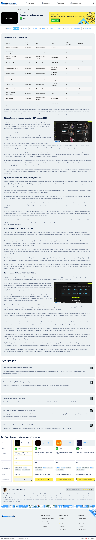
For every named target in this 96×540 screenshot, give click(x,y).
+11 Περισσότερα (59, 469)
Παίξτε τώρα (55, 20)
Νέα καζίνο (46, 3)
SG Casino (62, 529)
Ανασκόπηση (9, 28)
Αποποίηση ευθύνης (46, 523)
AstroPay (58, 467)
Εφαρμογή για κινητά (87, 28)
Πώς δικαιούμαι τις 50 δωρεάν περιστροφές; (16, 382)
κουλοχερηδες (25, 28)
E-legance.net (92, 538)
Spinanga (62, 526)
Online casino (63, 515)
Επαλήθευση (51, 28)
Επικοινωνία (44, 526)
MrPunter (62, 521)
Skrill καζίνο (81, 526)
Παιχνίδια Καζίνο (77, 3)
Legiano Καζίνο (46, 443)
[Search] (93, 3)
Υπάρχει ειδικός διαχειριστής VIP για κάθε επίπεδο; (18, 424)
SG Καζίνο (86, 443)
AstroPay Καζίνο (82, 521)
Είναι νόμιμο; (67, 28)
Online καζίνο (31, 3)
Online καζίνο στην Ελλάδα (48, 518)
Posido (62, 532)
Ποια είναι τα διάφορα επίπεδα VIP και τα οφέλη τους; (19, 410)
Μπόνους (17, 28)
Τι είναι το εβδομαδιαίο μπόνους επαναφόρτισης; (17, 367)
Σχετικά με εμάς (45, 521)
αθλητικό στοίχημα (34, 28)
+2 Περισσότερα (38, 469)
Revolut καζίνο (82, 518)
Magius (62, 518)
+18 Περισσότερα (26, 469)
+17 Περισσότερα (80, 469)
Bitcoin (25, 467)
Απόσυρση (43, 28)
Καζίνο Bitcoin (82, 529)
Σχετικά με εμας (45, 515)
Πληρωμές (61, 3)
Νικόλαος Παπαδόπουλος (17, 490)
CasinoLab (63, 523)
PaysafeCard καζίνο (83, 523)
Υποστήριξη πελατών (76, 28)
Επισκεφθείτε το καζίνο (44, 479)
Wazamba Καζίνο (67, 443)
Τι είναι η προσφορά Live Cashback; (14, 398)
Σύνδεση (59, 28)
